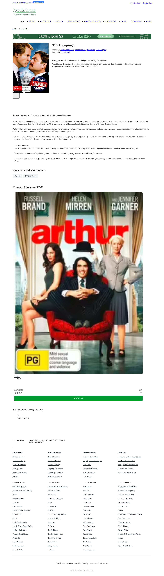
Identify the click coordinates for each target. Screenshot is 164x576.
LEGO (15, 518)
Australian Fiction (124, 518)
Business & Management (126, 491)
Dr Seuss (16, 502)
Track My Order (18, 2)
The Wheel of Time (54, 538)
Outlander (51, 526)
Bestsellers (122, 452)
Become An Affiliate (20, 473)
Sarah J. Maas (87, 534)
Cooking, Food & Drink (126, 494)
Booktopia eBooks (89, 473)
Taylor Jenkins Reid (89, 538)
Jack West (51, 510)
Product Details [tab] (45, 115)
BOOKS (32, 21)
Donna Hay (87, 502)
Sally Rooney (87, 530)
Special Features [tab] (31, 115)
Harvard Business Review (21, 510)
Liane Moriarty (88, 518)
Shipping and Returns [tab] (61, 115)
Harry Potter (17, 514)
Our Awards (87, 465)
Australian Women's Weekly (22, 491)
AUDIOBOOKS (73, 21)
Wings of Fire (52, 546)
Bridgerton (51, 494)
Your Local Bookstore (90, 457)
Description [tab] (18, 115)
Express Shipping (54, 465)
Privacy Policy (18, 469)
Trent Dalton (87, 546)
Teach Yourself (18, 542)
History (120, 510)
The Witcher (52, 542)
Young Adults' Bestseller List (128, 465)
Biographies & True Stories (127, 487)
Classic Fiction (123, 526)
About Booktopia (89, 452)
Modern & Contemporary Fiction (129, 534)
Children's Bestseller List (126, 461)
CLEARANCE (136, 21)
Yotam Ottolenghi (89, 550)
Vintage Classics (18, 546)
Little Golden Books (20, 522)
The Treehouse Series (55, 534)
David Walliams (88, 494)
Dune (50, 502)
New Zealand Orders (55, 477)
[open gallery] (16, 96)
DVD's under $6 (23, 418)
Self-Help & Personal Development (130, 514)
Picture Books (123, 542)
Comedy (20, 415)
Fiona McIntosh (88, 506)
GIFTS (123, 21)
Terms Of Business (19, 465)
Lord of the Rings (54, 518)
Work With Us (88, 477)
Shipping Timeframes (55, 469)
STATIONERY (110, 21)
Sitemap (15, 477)
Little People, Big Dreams (57, 514)
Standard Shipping (54, 461)
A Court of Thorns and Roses (58, 487)
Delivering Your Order (55, 473)
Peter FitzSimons (89, 526)
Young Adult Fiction (125, 546)
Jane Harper (87, 514)
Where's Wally (18, 550)
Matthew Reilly (88, 522)
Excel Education (18, 498)
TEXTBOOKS (45, 21)
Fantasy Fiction (123, 530)
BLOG (148, 21)
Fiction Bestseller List (125, 469)
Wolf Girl (51, 550)
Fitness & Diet (123, 506)
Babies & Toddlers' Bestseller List (129, 457)
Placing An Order (19, 457)
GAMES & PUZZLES (92, 21)
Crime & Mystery (124, 522)
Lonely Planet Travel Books (22, 526)
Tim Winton (87, 542)
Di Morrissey (87, 498)
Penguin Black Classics (20, 534)
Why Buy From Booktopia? (92, 461)
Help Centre (28, 2)
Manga (120, 538)
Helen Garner (87, 510)
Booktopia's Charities (90, 469)
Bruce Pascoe (87, 491)
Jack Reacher (52, 506)
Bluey (15, 494)
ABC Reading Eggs (19, 487)
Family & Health (124, 502)
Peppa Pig (16, 538)
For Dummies (17, 506)
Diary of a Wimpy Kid (55, 498)
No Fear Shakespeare (20, 530)
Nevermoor (52, 522)
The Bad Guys (53, 530)
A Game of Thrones (54, 491)
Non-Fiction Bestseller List (127, 473)
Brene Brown (87, 487)
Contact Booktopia (19, 461)
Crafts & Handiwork (125, 498)
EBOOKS (59, 21)
